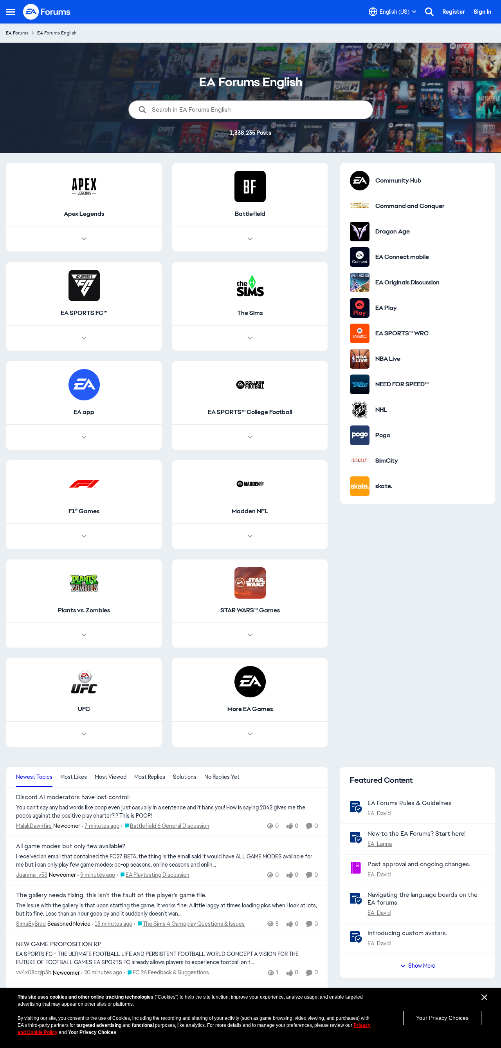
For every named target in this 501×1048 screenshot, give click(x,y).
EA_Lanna (380, 843)
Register (453, 11)
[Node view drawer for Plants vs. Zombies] (84, 635)
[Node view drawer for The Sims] (250, 338)
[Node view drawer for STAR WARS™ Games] (250, 635)
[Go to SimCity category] (359, 461)
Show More (421, 965)
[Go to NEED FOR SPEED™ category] (359, 384)
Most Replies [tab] (149, 776)
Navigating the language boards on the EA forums (423, 899)
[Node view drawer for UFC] (84, 734)
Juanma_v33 (31, 874)
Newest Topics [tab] (34, 776)
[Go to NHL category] (359, 410)
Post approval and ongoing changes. (419, 864)
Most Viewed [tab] (110, 776)
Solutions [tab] (184, 776)
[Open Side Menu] (10, 12)
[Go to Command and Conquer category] (359, 206)
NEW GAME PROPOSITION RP (59, 944)
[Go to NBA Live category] (359, 359)
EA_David (379, 813)
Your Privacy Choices (442, 1018)
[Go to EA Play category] (359, 308)
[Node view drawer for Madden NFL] (250, 536)
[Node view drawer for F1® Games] (84, 536)
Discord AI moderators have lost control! (73, 797)
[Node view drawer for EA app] (84, 437)
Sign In (482, 11)
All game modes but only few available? (70, 846)
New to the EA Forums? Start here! (416, 833)
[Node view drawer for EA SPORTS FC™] (84, 338)
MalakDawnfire (34, 825)
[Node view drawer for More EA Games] (250, 734)
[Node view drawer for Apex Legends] (84, 239)
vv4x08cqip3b (33, 972)
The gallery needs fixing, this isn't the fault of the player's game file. (111, 895)
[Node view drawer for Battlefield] (250, 239)
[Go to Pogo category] (359, 435)
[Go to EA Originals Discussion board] (359, 282)
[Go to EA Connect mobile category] (359, 257)
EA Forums (17, 33)
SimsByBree (31, 923)
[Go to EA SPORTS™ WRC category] (359, 333)
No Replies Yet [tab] (222, 776)
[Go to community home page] (47, 12)
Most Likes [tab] (73, 776)
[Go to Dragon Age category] (359, 231)
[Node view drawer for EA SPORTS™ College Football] (250, 437)
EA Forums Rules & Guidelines (410, 803)
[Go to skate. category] (359, 486)
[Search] (429, 11)
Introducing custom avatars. (407, 933)
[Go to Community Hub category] (359, 180)
